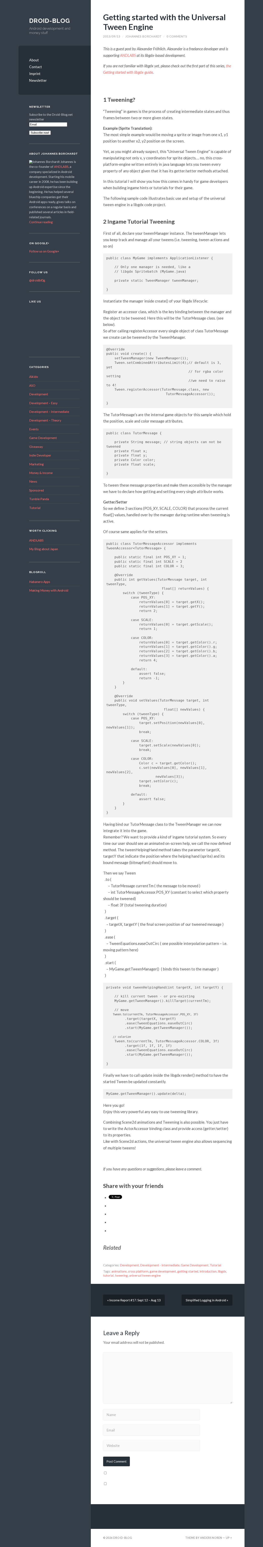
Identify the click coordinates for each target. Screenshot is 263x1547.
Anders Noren (211, 1537)
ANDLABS (61, 166)
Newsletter (38, 80)
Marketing (36, 464)
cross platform (138, 1271)
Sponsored (36, 490)
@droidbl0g (37, 280)
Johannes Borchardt (143, 36)
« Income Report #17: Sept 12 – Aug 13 (134, 1300)
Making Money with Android (48, 590)
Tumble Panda (39, 499)
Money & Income (41, 473)
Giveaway (36, 446)
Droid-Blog (49, 20)
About (34, 60)
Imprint (34, 73)
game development (163, 1271)
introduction (208, 1271)
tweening (121, 1275)
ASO (32, 385)
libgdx (222, 1271)
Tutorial (34, 508)
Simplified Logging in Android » (207, 1300)
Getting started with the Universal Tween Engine (164, 22)
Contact (35, 67)
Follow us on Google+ (44, 251)
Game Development (43, 438)
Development (38, 394)
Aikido (33, 376)
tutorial (108, 1275)
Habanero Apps (39, 582)
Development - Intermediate (160, 1265)
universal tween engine (145, 1275)
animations (119, 1271)
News (33, 481)
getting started (187, 1271)
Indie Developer (40, 455)
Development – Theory (45, 420)
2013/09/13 (111, 36)
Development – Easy (43, 403)
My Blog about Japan (43, 549)
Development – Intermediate (49, 411)
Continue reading (41, 222)
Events (34, 429)
